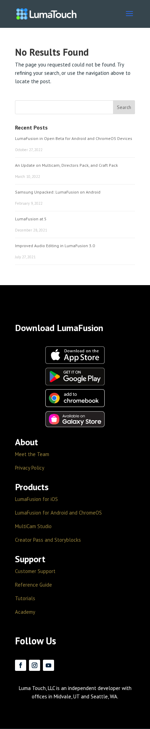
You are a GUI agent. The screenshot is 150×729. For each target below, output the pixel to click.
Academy (25, 612)
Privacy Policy (29, 467)
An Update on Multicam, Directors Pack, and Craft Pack (66, 165)
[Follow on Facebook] (20, 665)
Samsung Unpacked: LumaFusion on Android (57, 192)
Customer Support (35, 571)
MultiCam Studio (33, 526)
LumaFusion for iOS (36, 499)
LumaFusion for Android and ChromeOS (58, 512)
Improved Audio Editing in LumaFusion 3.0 (55, 245)
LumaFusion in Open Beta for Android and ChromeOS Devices (73, 138)
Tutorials (25, 598)
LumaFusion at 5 (31, 218)
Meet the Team (32, 454)
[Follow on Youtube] (48, 665)
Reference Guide (33, 584)
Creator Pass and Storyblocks (48, 539)
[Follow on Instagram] (34, 665)
